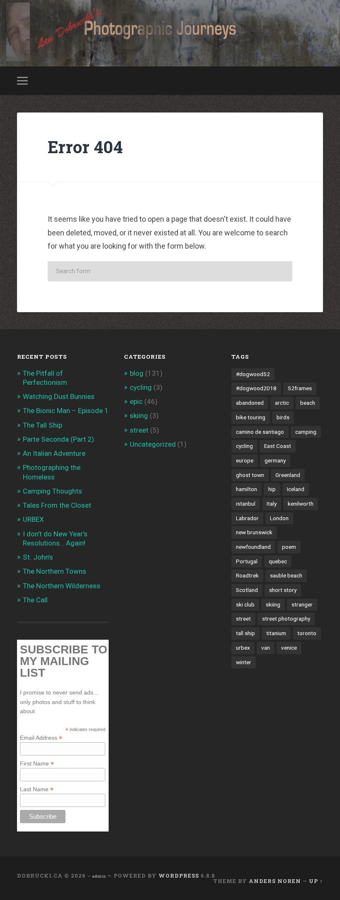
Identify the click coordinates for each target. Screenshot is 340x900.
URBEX (33, 519)
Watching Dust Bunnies (59, 396)
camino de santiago (260, 431)
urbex (243, 647)
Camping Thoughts (52, 491)
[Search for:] (170, 271)
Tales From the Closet (57, 505)
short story (282, 590)
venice (289, 647)
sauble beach (286, 575)
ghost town (250, 475)
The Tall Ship (42, 425)
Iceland (295, 489)
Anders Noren (275, 881)
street (139, 430)
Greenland (287, 475)
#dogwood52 (253, 374)
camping (305, 431)
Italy (272, 503)
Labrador (247, 518)
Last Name (36, 788)
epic (136, 401)
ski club (245, 604)
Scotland (247, 590)
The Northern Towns (54, 571)
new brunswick (254, 532)
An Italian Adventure (54, 453)
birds (283, 417)
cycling (141, 387)
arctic (282, 402)
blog (136, 373)
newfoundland (253, 546)
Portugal (246, 561)
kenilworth (300, 503)
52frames (300, 388)
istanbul (245, 503)
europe (244, 460)
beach (307, 402)
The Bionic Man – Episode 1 (66, 410)
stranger (302, 604)
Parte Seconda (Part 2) (58, 439)
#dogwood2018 (256, 388)
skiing (139, 415)
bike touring (250, 417)
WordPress (178, 875)
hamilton (246, 489)
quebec (278, 561)
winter (243, 662)
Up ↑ (316, 881)
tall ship (245, 633)
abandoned (250, 402)
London (279, 518)
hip (272, 489)
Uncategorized (153, 444)
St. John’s (38, 557)
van (265, 647)
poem (289, 546)
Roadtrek (247, 575)
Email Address (41, 737)
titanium (276, 633)
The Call (35, 600)
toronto (306, 633)
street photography (286, 618)
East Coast (277, 446)
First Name (37, 763)
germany (275, 460)
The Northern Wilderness (61, 586)
